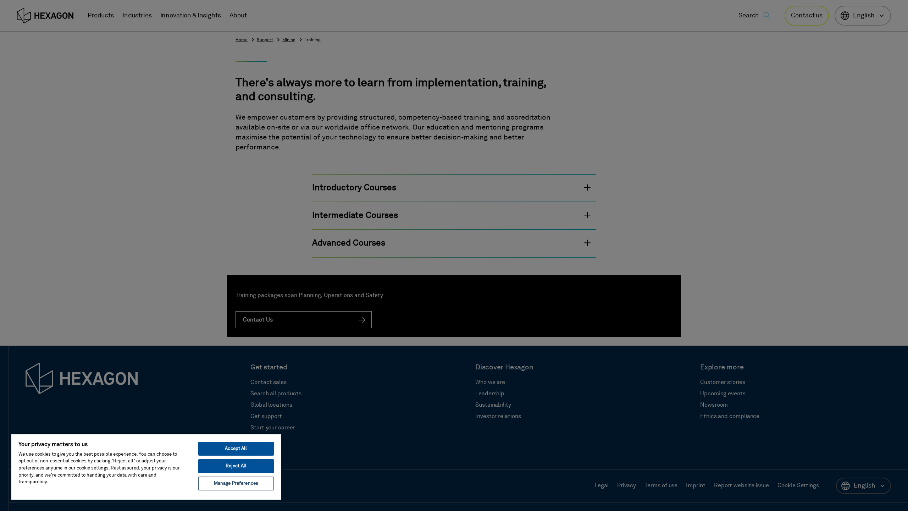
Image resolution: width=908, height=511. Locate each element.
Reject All (236, 466)
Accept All (236, 448)
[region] (146, 467)
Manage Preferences (236, 483)
